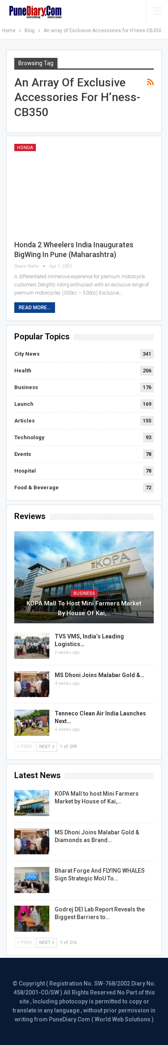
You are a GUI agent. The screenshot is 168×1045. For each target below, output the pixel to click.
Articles (24, 421)
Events (22, 454)
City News (27, 354)
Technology (29, 437)
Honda (25, 147)
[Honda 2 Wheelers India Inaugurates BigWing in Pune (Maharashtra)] (84, 188)
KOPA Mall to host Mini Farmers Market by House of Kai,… (84, 608)
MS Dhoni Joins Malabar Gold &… (99, 675)
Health (22, 370)
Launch (23, 404)
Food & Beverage (36, 487)
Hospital (25, 471)
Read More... (35, 307)
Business (26, 387)
